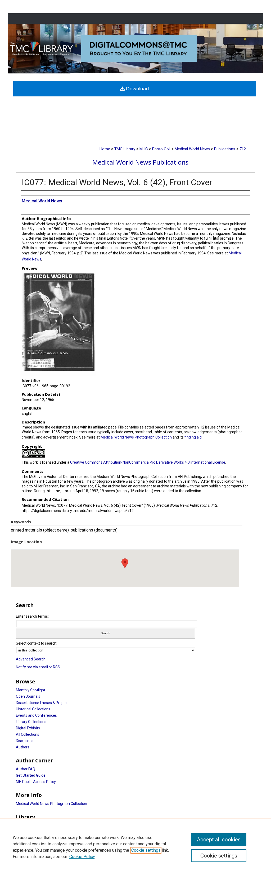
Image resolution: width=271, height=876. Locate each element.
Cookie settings (146, 850)
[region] (135, 847)
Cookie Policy (82, 856)
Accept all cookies (219, 839)
